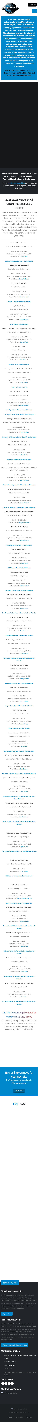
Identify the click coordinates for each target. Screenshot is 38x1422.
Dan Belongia (24, 769)
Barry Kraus (24, 946)
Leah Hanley (24, 724)
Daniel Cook (24, 997)
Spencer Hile (24, 846)
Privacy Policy (19, 1417)
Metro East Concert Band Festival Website (19, 903)
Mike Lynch (24, 971)
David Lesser (24, 608)
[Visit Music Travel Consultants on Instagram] (5, 1383)
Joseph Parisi (24, 342)
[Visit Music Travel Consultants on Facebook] (2, 1383)
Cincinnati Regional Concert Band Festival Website (19, 507)
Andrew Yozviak (24, 540)
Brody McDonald (24, 279)
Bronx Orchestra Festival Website (19, 728)
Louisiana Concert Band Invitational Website (19, 590)
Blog (15, 1103)
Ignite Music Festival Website (19, 324)
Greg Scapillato (24, 921)
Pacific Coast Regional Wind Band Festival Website (19, 485)
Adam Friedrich (24, 480)
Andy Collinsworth (24, 522)
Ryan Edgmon (24, 791)
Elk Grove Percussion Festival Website (19, 459)
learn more (4, 1127)
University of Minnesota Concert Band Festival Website (19, 437)
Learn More (19, 1090)
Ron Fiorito (24, 455)
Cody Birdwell (24, 382)
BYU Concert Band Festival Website (19, 568)
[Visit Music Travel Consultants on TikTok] (12, 1383)
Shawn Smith (24, 563)
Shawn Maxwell (24, 297)
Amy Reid (24, 746)
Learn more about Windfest (19, 387)
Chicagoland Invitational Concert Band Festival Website (19, 851)
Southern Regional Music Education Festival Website (19, 773)
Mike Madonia (24, 360)
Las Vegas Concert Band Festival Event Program (19, 414)
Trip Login (33, 4)
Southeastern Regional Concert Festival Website (19, 751)
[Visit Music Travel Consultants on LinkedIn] (9, 1383)
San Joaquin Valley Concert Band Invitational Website (19, 613)
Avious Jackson (24, 503)
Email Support (8, 1368)
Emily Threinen (24, 432)
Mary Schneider (24, 631)
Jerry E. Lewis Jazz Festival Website (19, 301)
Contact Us (29, 1417)
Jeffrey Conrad (24, 678)
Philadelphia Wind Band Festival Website (19, 545)
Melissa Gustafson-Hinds (24, 898)
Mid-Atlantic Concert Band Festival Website (19, 876)
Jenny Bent (24, 256)
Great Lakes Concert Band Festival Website (19, 635)
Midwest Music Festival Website (19, 364)
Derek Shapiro (24, 701)
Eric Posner (24, 871)
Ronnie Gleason (24, 586)
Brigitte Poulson (24, 319)
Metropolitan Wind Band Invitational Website (19, 683)
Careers (10, 1417)
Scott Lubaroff (24, 817)
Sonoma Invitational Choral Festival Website (19, 261)
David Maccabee (24, 405)
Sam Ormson (24, 653)
